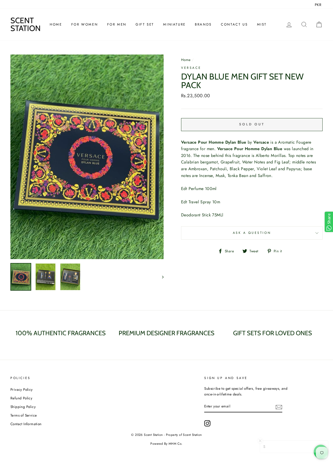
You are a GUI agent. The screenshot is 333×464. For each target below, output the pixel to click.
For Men (116, 24)
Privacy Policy (21, 389)
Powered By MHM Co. (166, 443)
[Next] (160, 276)
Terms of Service (23, 415)
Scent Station (25, 24)
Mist (262, 24)
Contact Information (26, 423)
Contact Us (234, 24)
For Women (84, 24)
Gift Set (145, 24)
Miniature (174, 24)
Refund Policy (21, 398)
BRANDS (203, 24)
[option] (87, 156)
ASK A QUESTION (252, 232)
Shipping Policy (23, 406)
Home (56, 24)
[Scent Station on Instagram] (207, 423)
